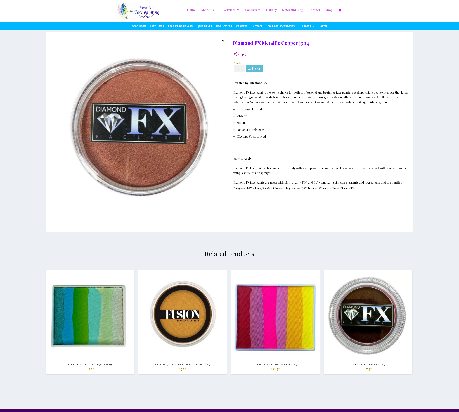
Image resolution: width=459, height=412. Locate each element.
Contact (314, 10)
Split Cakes (204, 26)
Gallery (271, 10)
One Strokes (224, 26)
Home (191, 10)
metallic (327, 188)
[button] (224, 41)
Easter (323, 26)
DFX (304, 188)
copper (296, 188)
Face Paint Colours (180, 26)
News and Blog (292, 10)
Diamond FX (315, 188)
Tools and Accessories (280, 26)
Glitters (257, 26)
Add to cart (254, 68)
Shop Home (139, 26)
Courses (251, 10)
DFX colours (254, 188)
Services (229, 10)
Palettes (242, 26)
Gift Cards (157, 26)
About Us (207, 10)
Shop (329, 10)
